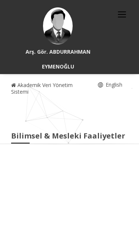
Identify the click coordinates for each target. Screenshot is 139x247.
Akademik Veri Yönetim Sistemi (42, 88)
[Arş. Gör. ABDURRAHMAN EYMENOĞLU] (58, 25)
